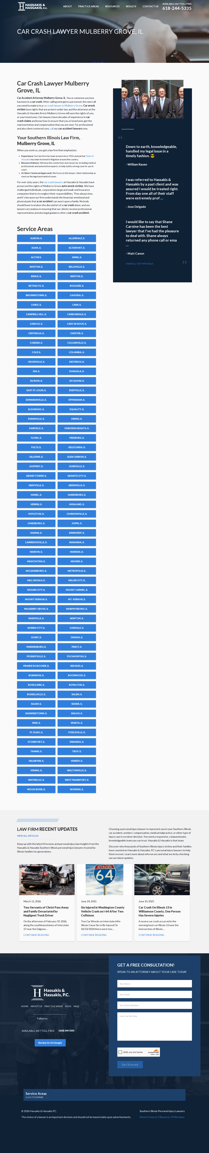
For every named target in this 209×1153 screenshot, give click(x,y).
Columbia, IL (77, 352)
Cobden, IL (36, 342)
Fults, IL (36, 447)
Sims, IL (36, 722)
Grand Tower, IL (36, 475)
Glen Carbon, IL (77, 456)
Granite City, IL (76, 475)
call (52, 128)
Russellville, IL (36, 694)
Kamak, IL (36, 532)
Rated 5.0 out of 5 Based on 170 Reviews (162, 1117)
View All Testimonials (139, 263)
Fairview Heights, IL (77, 428)
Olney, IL (36, 637)
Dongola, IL (76, 371)
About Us (36, 1006)
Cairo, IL (36, 304)
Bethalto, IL (36, 285)
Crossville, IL (36, 361)
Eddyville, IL (76, 390)
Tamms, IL (36, 751)
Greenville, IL (76, 485)
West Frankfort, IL (77, 779)
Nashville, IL (36, 618)
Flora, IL (36, 437)
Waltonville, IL (77, 770)
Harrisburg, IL (77, 494)
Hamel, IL (36, 494)
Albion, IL (36, 238)
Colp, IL (36, 352)
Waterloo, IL (36, 779)
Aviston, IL (36, 266)
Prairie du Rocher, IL (36, 665)
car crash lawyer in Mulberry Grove (63, 105)
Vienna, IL (36, 770)
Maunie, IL (77, 561)
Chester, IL (76, 333)
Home (24, 1006)
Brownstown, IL (36, 295)
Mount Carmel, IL (77, 589)
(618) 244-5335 (66, 1030)
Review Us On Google (50, 1042)
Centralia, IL (36, 333)
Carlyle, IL (36, 323)
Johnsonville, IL (77, 513)
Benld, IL (36, 276)
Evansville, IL (36, 418)
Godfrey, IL (36, 466)
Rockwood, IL (77, 675)
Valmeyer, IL (36, 760)
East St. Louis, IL (36, 390)
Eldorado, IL (36, 409)
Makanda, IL (76, 542)
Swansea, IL (77, 741)
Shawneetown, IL (36, 713)
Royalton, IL (77, 684)
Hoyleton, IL (36, 513)
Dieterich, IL (76, 361)
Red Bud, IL (76, 665)
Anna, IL (77, 257)
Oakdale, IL (77, 627)
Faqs (76, 1006)
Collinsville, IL (76, 342)
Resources (112, 6)
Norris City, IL (36, 627)
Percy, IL (77, 646)
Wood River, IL (36, 789)
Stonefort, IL (36, 741)
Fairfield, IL (36, 428)
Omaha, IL (77, 637)
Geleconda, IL (76, 447)
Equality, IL (77, 409)
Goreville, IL (77, 466)
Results (131, 6)
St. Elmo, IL (36, 732)
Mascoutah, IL (36, 561)
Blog (68, 1006)
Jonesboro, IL (36, 523)
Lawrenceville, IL (36, 542)
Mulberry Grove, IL (36, 608)
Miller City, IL (76, 580)
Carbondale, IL (76, 314)
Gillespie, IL (36, 456)
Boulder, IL (77, 285)
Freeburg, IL (76, 437)
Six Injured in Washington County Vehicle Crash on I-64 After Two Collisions (104, 902)
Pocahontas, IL (77, 656)
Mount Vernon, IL (36, 599)
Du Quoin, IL (76, 380)
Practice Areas (88, 6)
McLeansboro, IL (36, 570)
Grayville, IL (36, 485)
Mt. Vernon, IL (77, 599)
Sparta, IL (77, 722)
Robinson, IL (36, 675)
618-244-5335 (177, 8)
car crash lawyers (53, 182)
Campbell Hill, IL (36, 314)
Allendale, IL (77, 238)
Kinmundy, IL (77, 532)
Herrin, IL (36, 504)
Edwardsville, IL (36, 399)
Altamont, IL (77, 247)
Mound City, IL (36, 589)
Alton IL (36, 257)
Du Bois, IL (36, 380)
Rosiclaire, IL (36, 684)
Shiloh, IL (77, 713)
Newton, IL (77, 618)
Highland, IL (76, 504)
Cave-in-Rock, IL (77, 323)
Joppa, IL (77, 523)
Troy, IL (76, 751)
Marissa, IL (76, 551)
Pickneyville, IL (36, 656)
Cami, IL (76, 304)
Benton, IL (76, 276)
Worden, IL (77, 789)
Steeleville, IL (76, 732)
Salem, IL (77, 694)
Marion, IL (36, 551)
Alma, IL (36, 247)
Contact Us (151, 6)
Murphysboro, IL (77, 608)
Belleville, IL (77, 266)
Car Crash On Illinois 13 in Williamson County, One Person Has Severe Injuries (162, 902)
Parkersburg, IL (36, 646)
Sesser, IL (76, 703)
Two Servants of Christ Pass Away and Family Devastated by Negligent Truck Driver (47, 902)
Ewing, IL (76, 418)
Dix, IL (36, 371)
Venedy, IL (77, 760)
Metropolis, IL (77, 570)
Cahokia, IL (77, 295)
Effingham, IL (77, 399)
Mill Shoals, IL (36, 580)
